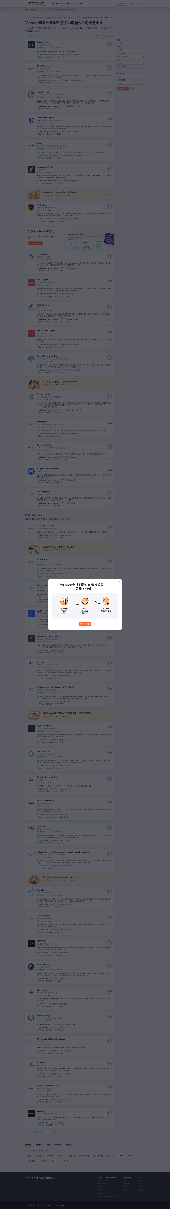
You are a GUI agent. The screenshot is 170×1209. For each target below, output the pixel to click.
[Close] (119, 581)
